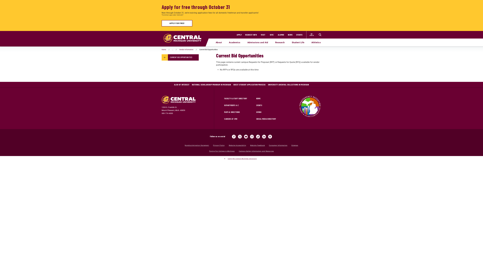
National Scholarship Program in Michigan (211, 84)
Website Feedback (257, 145)
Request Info (251, 34)
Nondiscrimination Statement (197, 145)
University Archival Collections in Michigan (288, 84)
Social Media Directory (266, 119)
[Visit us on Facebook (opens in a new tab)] (234, 136)
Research (280, 42)
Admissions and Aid (257, 42)
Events (299, 34)
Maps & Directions (232, 112)
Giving (258, 112)
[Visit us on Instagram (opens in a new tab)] (252, 136)
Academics (234, 42)
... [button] (172, 49)
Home (164, 49)
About (219, 42)
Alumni (281, 34)
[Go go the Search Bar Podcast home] (270, 136)
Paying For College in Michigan (222, 151)
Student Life (298, 42)
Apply (239, 34)
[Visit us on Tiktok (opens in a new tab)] (258, 136)
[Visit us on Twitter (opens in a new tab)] (240, 136)
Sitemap (294, 145)
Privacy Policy (219, 145)
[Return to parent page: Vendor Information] (165, 57)
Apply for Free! (177, 23)
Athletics (316, 42)
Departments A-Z (231, 105)
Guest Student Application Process (249, 84)
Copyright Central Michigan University (242, 159)
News (290, 34)
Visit (263, 34)
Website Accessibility (237, 145)
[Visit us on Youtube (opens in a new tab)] (246, 136)
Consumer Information (278, 145)
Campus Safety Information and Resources (256, 151)
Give (272, 34)
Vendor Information (186, 49)
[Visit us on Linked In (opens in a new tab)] (264, 136)
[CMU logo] (184, 35)
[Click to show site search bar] (320, 35)
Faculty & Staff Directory (235, 98)
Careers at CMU (230, 119)
